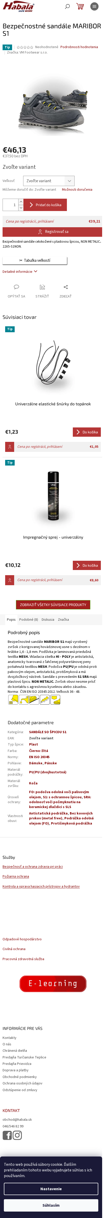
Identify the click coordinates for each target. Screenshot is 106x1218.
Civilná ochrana (14, 949)
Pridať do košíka (48, 205)
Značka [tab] (63, 619)
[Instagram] (17, 1135)
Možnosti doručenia (77, 189)
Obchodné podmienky (20, 1077)
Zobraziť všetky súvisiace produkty (53, 604)
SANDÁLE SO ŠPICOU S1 (47, 732)
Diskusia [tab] (48, 619)
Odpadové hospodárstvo (22, 939)
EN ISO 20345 (39, 757)
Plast (33, 744)
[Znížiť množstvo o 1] (20, 208)
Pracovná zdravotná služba (23, 959)
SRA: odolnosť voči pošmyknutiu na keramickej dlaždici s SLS (60, 802)
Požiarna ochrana (16, 876)
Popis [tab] (11, 619)
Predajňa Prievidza (17, 1063)
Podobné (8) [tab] (28, 619)
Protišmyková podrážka (71, 823)
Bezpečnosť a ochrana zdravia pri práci (33, 866)
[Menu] (94, 6)
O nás (7, 1044)
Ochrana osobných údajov (22, 1083)
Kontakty (9, 1037)
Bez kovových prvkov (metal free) (61, 816)
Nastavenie (51, 1189)
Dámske (35, 763)
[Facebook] (7, 1135)
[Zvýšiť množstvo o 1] (20, 202)
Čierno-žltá (38, 750)
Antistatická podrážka (48, 813)
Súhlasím (51, 1205)
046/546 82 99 (13, 1126)
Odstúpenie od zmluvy (20, 1090)
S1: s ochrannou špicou (62, 797)
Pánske (51, 763)
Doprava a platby (16, 1070)
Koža (33, 783)
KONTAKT (11, 1110)
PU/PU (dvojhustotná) (47, 772)
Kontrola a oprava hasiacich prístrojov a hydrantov (41, 886)
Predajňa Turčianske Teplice (24, 1057)
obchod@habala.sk (17, 1119)
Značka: (27, 52)
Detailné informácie (17, 271)
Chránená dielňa (15, 1050)
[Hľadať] (67, 6)
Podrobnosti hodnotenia (79, 47)
